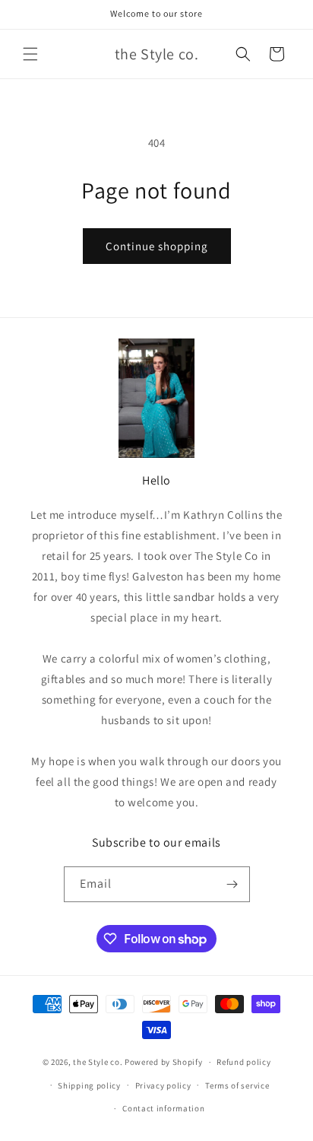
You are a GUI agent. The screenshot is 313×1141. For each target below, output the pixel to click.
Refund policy (243, 1062)
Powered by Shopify (164, 1062)
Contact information (163, 1108)
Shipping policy (89, 1085)
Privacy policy (163, 1085)
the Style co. (97, 1062)
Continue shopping (157, 246)
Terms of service (237, 1085)
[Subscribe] (232, 884)
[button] (30, 54)
